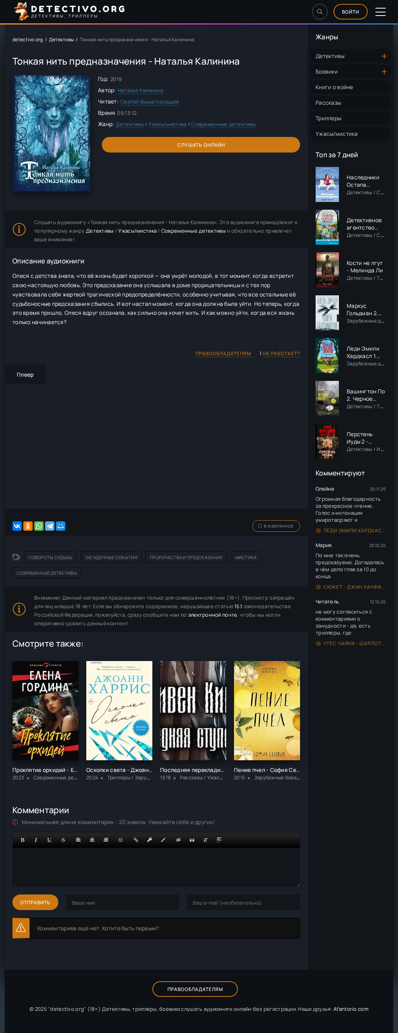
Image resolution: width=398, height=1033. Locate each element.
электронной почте (212, 614)
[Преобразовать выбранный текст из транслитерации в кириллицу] (205, 840)
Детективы (330, 56)
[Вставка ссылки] (136, 840)
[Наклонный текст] (36, 840)
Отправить (35, 902)
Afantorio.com (350, 1008)
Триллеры (328, 118)
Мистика (246, 557)
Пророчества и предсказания (186, 557)
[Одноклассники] (28, 526)
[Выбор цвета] (163, 840)
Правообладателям (223, 353)
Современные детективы (223, 124)
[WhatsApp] (39, 526)
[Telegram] (49, 526)
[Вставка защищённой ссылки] (149, 840)
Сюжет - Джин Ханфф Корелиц (354, 587)
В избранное (279, 526)
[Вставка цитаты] (192, 840)
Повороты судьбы (50, 557)
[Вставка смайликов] (121, 840)
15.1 (238, 606)
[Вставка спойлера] (219, 840)
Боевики (327, 71)
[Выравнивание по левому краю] (78, 840)
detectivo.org (27, 39)
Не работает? (281, 353)
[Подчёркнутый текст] (50, 840)
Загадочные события (111, 557)
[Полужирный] (22, 840)
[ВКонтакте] (17, 526)
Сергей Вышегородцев (149, 101)
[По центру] (92, 840)
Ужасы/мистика (337, 133)
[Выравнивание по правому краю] (106, 840)
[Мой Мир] (60, 526)
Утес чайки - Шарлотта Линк (354, 643)
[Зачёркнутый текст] (63, 840)
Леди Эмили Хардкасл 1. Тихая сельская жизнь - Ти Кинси (354, 530)
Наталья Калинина (140, 90)
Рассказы (328, 102)
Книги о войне (334, 87)
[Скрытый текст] (178, 840)
